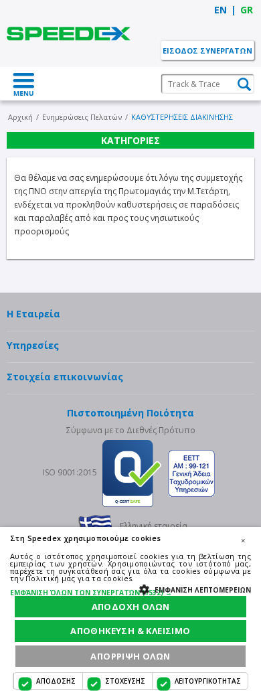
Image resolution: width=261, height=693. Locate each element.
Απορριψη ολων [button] (130, 656)
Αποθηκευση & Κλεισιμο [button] (130, 631)
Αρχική (20, 117)
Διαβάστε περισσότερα (179, 578)
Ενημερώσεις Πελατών (82, 117)
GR (246, 9)
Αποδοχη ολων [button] (131, 607)
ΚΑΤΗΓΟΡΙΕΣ (130, 140)
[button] (130, 592)
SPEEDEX (68, 33)
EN (220, 9)
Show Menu (23, 83)
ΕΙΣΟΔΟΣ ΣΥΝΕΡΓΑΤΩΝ (207, 51)
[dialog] (130, 610)
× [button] (243, 540)
